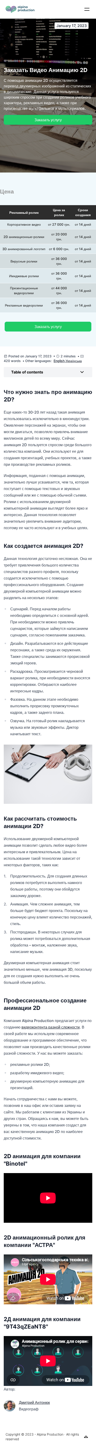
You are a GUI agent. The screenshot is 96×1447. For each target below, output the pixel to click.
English (59, 361)
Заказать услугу (48, 119)
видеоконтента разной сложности (50, 1027)
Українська (73, 361)
